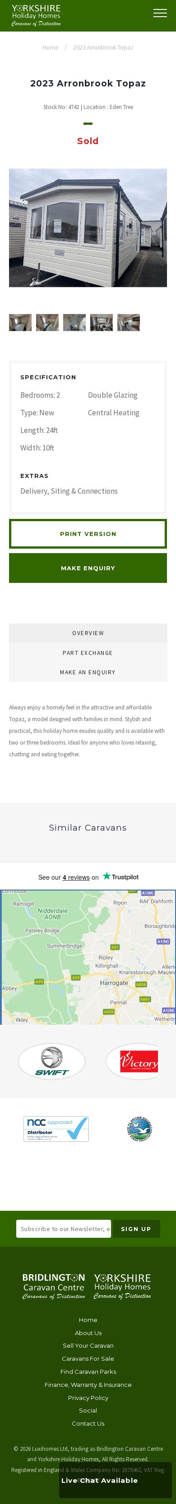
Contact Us (88, 1423)
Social (88, 1410)
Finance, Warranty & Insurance (88, 1384)
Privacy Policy (88, 1397)
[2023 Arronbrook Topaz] (88, 228)
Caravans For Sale (88, 1358)
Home (88, 1319)
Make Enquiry (88, 568)
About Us (88, 1332)
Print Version (88, 533)
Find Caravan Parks (88, 1371)
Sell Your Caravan (88, 1345)
